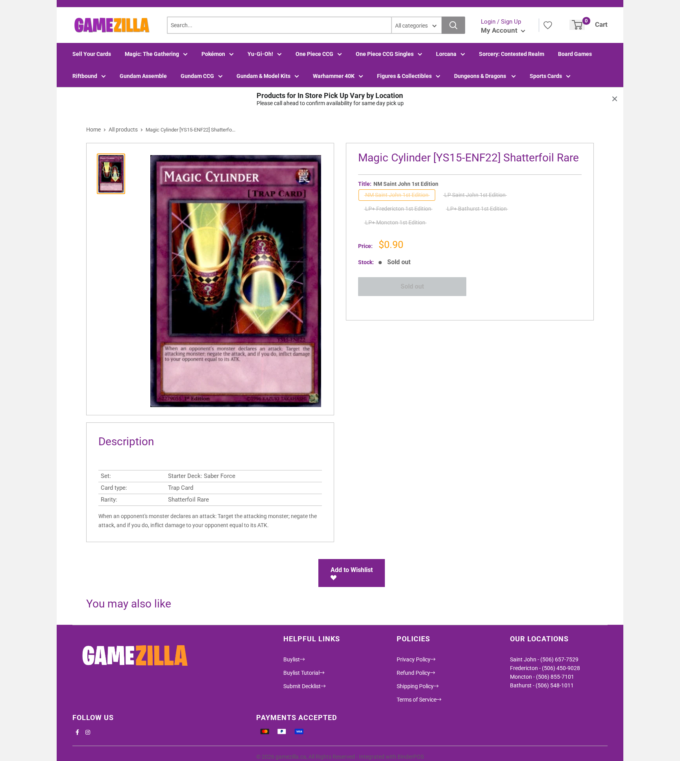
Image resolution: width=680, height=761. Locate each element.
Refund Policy (413, 673)
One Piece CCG (314, 54)
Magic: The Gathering (152, 54)
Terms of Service (416, 699)
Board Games (575, 54)
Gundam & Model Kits (263, 76)
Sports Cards (546, 76)
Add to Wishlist (352, 570)
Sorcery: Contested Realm (511, 54)
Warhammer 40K (334, 76)
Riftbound (84, 76)
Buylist (291, 659)
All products (123, 129)
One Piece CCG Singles (385, 54)
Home (93, 129)
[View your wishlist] (547, 25)
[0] (577, 25)
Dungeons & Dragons (480, 76)
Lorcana (446, 54)
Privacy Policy (414, 659)
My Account (500, 30)
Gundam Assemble (143, 76)
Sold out (412, 286)
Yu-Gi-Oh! (260, 54)
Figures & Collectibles (404, 76)
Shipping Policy (415, 686)
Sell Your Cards (91, 54)
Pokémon (213, 54)
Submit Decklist (302, 686)
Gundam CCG (197, 76)
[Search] (453, 25)
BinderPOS (410, 757)
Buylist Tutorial (301, 673)
